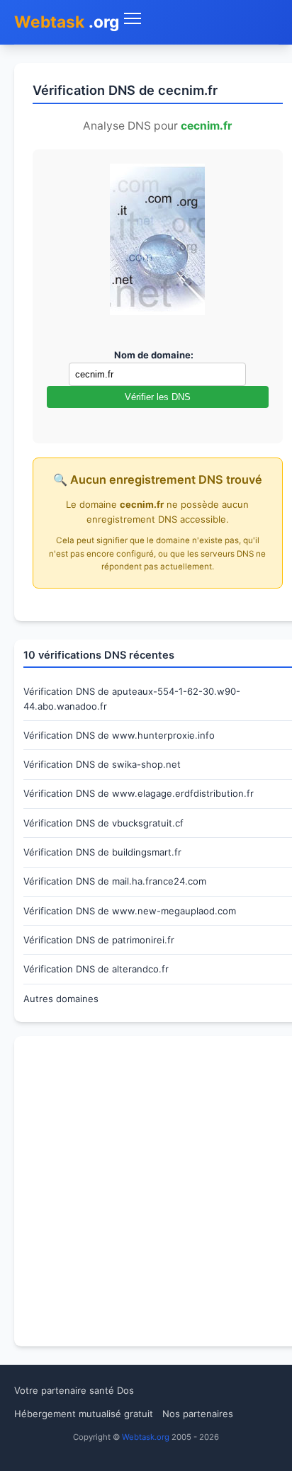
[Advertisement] (146, 1191)
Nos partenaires (197, 1413)
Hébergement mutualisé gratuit (83, 1413)
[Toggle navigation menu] (199, 18)
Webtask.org (145, 1437)
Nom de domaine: (153, 354)
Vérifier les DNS (158, 397)
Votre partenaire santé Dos (74, 1390)
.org (67, 21)
